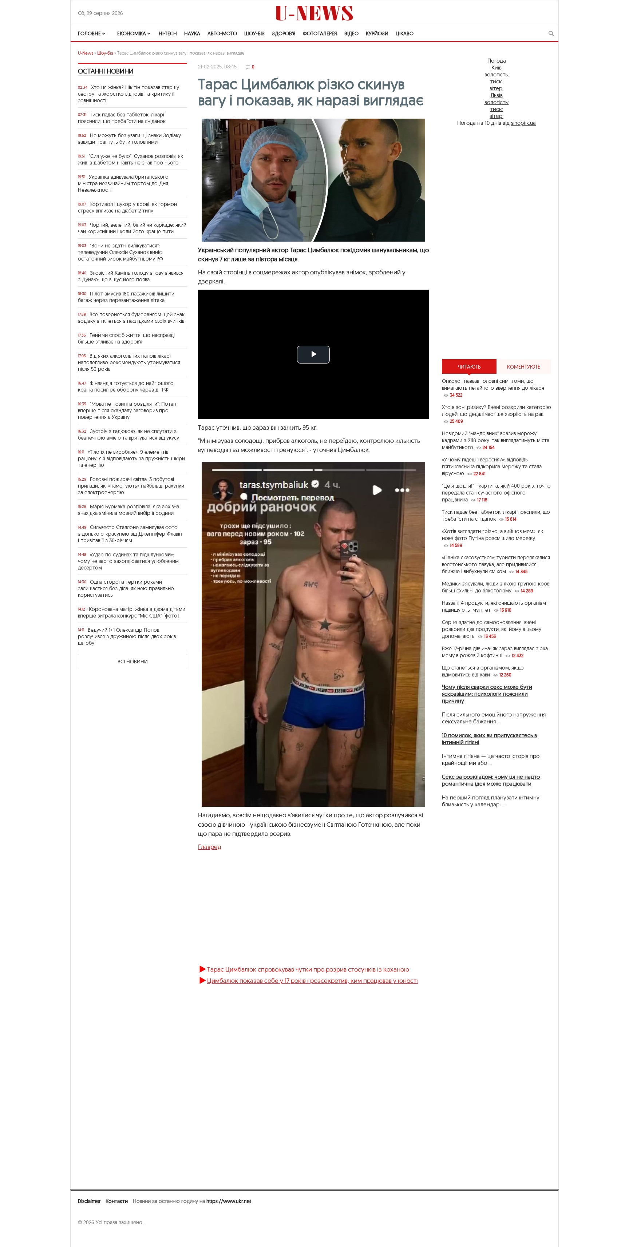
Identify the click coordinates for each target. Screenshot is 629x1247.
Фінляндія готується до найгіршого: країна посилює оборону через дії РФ (126, 386)
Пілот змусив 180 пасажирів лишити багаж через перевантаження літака (126, 296)
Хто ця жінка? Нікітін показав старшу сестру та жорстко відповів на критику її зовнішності (128, 94)
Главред (209, 846)
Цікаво (405, 33)
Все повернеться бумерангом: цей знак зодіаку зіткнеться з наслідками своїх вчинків (131, 317)
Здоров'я (284, 33)
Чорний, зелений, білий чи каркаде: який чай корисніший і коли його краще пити (132, 228)
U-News (85, 53)
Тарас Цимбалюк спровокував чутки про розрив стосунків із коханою (308, 969)
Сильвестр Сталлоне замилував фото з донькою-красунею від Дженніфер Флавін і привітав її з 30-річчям (130, 534)
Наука (192, 33)
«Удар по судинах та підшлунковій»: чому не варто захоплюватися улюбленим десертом (128, 561)
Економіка (131, 33)
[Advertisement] (313, 911)
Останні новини (106, 71)
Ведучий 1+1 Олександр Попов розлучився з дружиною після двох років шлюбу (127, 636)
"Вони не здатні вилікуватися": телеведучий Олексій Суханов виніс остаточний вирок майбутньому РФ (120, 252)
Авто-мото (222, 33)
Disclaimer (89, 1201)
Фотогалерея (320, 33)
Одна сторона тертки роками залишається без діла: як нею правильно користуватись (126, 588)
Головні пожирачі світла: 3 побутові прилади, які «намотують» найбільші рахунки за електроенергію (131, 486)
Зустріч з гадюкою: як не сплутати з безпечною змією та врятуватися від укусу (128, 434)
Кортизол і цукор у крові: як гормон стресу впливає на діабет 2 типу (127, 207)
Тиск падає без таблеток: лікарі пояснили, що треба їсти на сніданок (122, 117)
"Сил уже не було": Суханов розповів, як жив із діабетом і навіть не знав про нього (130, 159)
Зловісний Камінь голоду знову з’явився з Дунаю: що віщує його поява (130, 276)
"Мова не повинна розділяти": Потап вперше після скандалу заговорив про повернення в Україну (127, 410)
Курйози (377, 33)
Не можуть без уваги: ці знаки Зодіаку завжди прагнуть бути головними (129, 138)
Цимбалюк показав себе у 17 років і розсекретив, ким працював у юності (312, 980)
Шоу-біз (254, 33)
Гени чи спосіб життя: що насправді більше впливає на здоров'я (126, 338)
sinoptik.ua (523, 122)
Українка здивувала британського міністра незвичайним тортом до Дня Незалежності (123, 183)
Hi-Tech (168, 33)
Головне (89, 33)
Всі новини (133, 661)
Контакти (117, 1201)
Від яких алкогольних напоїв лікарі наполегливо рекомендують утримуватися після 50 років (129, 362)
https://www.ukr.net (228, 1201)
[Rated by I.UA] (94, 1236)
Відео (351, 33)
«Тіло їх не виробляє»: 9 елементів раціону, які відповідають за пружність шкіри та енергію (131, 458)
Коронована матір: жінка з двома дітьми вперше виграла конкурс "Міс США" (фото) (131, 612)
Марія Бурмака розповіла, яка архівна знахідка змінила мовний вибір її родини (128, 509)
